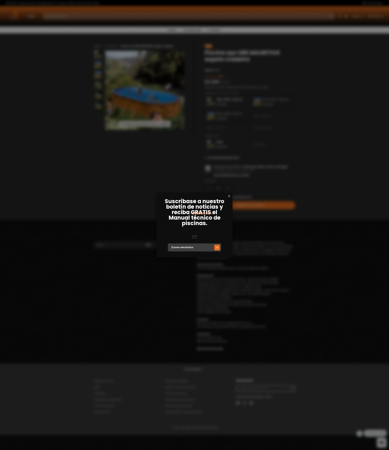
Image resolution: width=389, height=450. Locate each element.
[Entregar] (217, 247)
